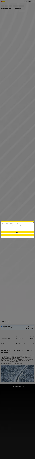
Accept (17, 234)
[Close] (33, 222)
